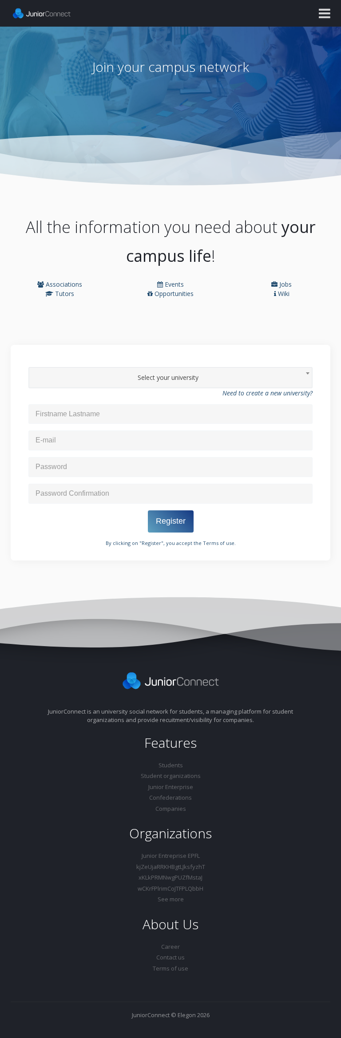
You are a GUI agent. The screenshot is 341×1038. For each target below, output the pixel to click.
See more (171, 899)
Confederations (170, 797)
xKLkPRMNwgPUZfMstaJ (170, 877)
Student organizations (171, 776)
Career (170, 947)
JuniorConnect (151, 1015)
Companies (170, 809)
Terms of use (218, 543)
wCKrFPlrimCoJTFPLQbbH (170, 888)
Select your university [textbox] (168, 377)
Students (171, 765)
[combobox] (170, 377)
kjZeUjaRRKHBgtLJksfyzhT (170, 867)
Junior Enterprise (170, 787)
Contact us (170, 957)
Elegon (187, 1015)
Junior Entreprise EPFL (171, 856)
